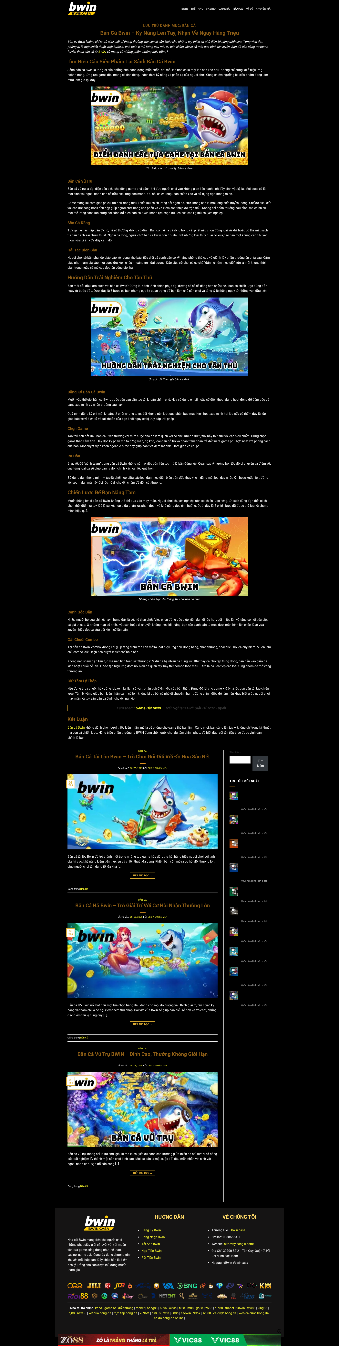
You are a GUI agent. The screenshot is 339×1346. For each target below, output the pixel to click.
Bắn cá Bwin (76, 727)
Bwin (184, 8)
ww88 (251, 1308)
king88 (262, 1308)
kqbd (98, 1308)
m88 (190, 1308)
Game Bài (225, 8)
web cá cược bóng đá (254, 1313)
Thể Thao (197, 8)
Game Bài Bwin (148, 708)
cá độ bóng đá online (168, 1318)
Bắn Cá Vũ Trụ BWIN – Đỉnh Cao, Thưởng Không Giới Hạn (142, 1054)
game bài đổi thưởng (118, 1308)
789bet (144, 1313)
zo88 (208, 1308)
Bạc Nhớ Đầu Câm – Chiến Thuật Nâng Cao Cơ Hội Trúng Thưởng (255, 799)
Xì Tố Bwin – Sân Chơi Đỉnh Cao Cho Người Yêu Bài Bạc (254, 912)
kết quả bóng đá (100, 1313)
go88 (199, 1308)
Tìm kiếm (235, 752)
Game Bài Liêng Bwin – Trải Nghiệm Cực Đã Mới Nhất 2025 (256, 892)
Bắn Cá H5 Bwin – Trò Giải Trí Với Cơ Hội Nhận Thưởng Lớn (142, 905)
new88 (81, 1313)
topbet (140, 1308)
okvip (173, 1308)
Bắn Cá (238, 8)
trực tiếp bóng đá (125, 1313)
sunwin (164, 1313)
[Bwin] (87, 9)
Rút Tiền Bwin (151, 1258)
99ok (196, 1313)
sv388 (206, 1313)
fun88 (219, 1308)
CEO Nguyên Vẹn (157, 768)
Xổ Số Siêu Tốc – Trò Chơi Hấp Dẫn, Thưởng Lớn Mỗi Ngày (256, 846)
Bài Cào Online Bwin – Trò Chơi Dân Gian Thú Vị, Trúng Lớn (255, 932)
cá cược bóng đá (225, 1313)
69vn (163, 1308)
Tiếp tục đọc (142, 875)
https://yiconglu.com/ (239, 1244)
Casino (211, 8)
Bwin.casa (238, 1230)
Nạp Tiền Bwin (151, 1251)
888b (175, 1313)
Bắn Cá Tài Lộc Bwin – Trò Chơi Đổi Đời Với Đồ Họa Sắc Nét (142, 757)
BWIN (102, 52)
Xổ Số (249, 8)
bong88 (152, 1308)
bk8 (154, 1313)
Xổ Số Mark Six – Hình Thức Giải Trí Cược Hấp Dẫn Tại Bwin (254, 870)
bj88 (72, 1313)
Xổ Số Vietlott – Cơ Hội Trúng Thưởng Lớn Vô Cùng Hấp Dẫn (254, 822)
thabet (229, 1308)
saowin (186, 1313)
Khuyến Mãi (264, 8)
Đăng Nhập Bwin (153, 1237)
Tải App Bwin (150, 1244)
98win (240, 1308)
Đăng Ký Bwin (151, 1230)
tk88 (182, 1308)
